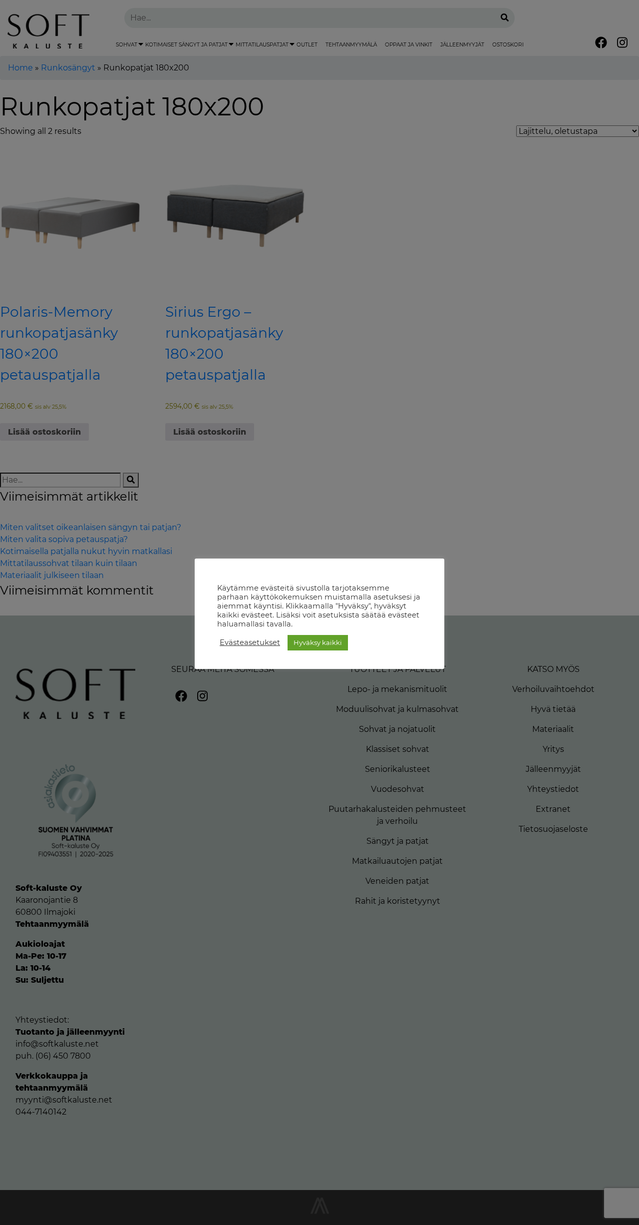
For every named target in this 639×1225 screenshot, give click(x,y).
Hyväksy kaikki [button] (318, 642)
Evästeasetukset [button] (250, 642)
